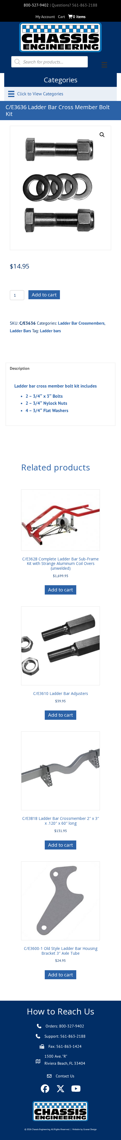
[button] (102, 135)
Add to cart (44, 294)
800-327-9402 (36, 5)
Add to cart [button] (60, 589)
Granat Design (90, 1129)
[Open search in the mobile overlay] (49, 61)
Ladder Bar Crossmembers (81, 323)
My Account (45, 17)
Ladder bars (50, 330)
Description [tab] (20, 368)
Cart (61, 17)
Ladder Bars (20, 330)
